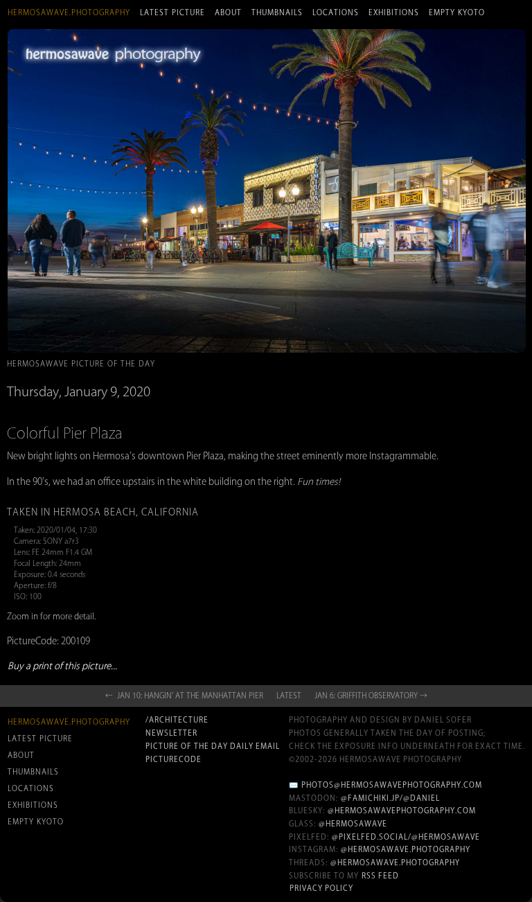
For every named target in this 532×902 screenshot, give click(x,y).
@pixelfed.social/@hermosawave (406, 836)
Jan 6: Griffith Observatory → (370, 695)
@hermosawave (353, 823)
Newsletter (171, 732)
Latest (288, 695)
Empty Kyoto (457, 12)
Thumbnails (277, 12)
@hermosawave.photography (405, 849)
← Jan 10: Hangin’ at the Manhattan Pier (184, 695)
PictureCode (173, 759)
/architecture (177, 719)
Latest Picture (172, 12)
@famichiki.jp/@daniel (390, 798)
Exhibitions (394, 12)
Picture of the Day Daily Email (212, 746)
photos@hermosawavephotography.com (391, 784)
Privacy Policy (321, 888)
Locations (335, 12)
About (228, 12)
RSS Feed (380, 875)
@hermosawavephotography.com (402, 810)
